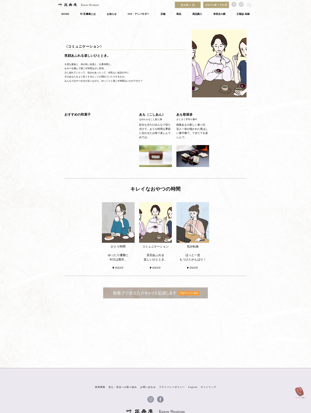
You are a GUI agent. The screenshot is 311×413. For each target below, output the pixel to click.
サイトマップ (208, 387)
